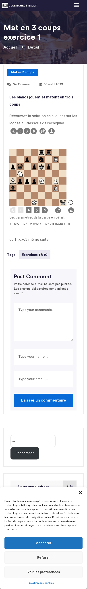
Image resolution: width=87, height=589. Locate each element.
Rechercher (24, 453)
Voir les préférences (43, 572)
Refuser (43, 557)
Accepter (43, 543)
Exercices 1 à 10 (35, 255)
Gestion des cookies (41, 583)
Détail (33, 47)
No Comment (23, 84)
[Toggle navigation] (76, 5)
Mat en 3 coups (22, 72)
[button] (80, 492)
